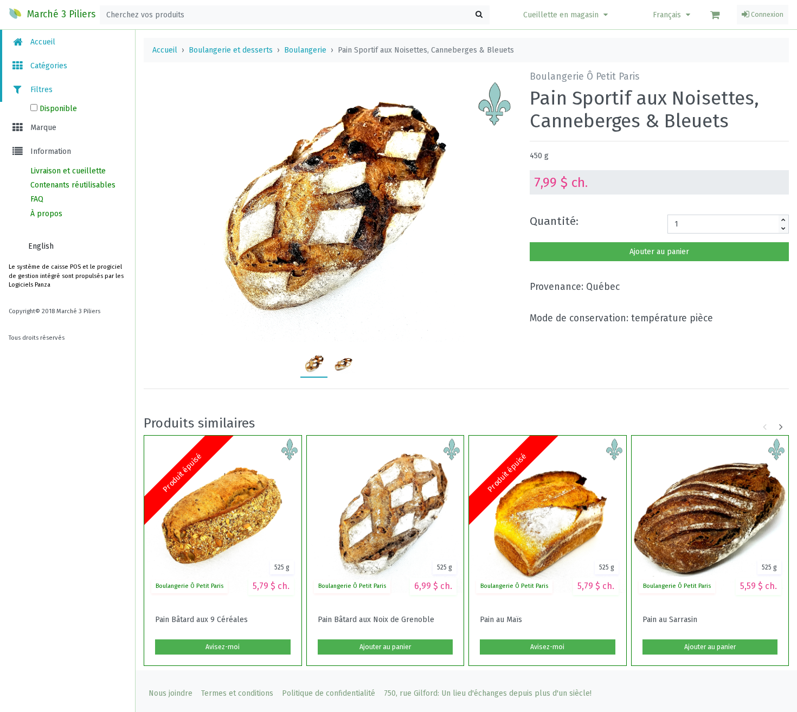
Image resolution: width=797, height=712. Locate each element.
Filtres (40, 89)
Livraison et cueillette (68, 171)
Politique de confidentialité (328, 693)
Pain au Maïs (501, 620)
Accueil (41, 42)
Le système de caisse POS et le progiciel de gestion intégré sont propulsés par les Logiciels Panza (66, 276)
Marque (42, 127)
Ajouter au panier (659, 251)
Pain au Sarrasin (669, 620)
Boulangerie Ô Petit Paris (189, 586)
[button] (567, 15)
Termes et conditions (237, 693)
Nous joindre (170, 693)
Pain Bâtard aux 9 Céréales (201, 620)
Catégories (47, 65)
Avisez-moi (222, 647)
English (41, 246)
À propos (46, 213)
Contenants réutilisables (72, 185)
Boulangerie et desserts (231, 50)
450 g (539, 155)
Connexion (766, 14)
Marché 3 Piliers (59, 14)
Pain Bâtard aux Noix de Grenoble (376, 620)
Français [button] (668, 15)
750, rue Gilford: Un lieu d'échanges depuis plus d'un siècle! (488, 693)
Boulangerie (305, 50)
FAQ (36, 199)
